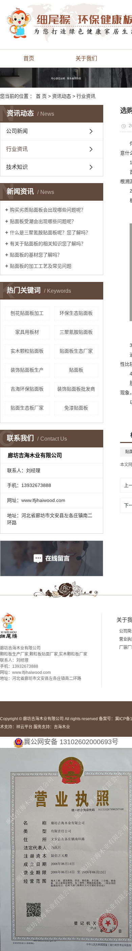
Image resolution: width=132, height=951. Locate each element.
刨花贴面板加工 (27, 313)
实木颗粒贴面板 (27, 351)
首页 (28, 58)
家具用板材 (27, 332)
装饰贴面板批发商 (76, 389)
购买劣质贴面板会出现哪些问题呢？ (48, 210)
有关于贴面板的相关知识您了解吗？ (48, 243)
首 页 (41, 96)
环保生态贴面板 (76, 313)
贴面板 (76, 370)
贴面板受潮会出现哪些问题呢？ (43, 221)
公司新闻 (17, 131)
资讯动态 (61, 96)
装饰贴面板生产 (27, 370)
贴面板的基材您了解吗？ (36, 255)
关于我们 (86, 58)
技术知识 (17, 167)
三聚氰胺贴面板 (76, 332)
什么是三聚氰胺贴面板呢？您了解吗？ (50, 232)
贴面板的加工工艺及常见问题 (40, 266)
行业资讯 (85, 96)
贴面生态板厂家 (27, 408)
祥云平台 (24, 727)
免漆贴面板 (76, 408)
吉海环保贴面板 (27, 389)
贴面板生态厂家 (76, 351)
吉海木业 (62, 727)
